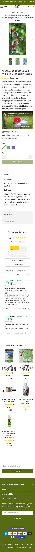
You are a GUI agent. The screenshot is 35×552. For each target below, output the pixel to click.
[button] (26, 309)
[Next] (31, 39)
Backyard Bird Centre (15, 545)
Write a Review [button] (18, 260)
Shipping (6, 174)
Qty (3, 153)
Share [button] (8, 309)
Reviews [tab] (8, 271)
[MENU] (1, 6)
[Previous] (3, 39)
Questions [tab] (20, 271)
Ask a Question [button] (18, 265)
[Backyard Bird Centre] (17, 6)
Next (22, 12)
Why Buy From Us (9, 221)
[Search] (28, 6)
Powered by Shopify (24, 547)
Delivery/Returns (8, 214)
